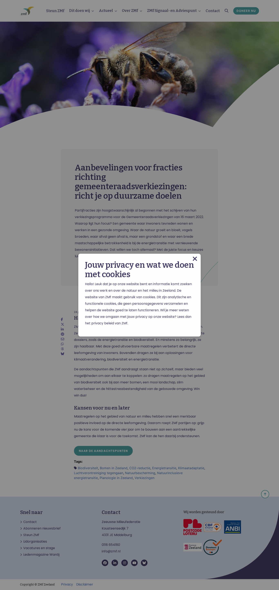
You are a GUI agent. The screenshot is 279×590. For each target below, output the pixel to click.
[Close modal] (194, 258)
